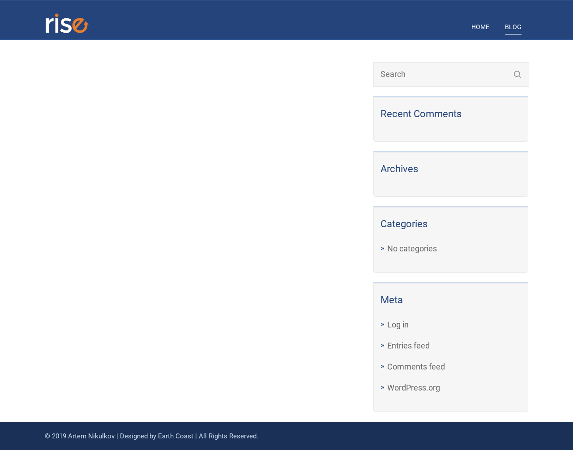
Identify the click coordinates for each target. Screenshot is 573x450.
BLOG (513, 26)
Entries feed (408, 345)
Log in (398, 324)
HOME (480, 26)
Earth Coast (175, 436)
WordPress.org (413, 387)
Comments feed (416, 366)
